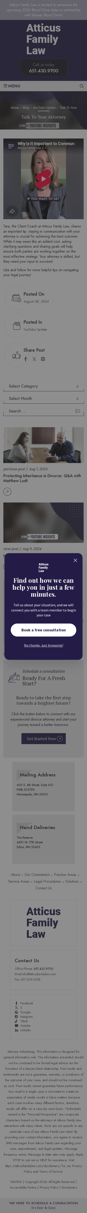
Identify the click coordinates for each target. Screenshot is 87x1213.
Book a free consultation (43, 629)
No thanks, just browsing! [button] (43, 645)
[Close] (75, 560)
